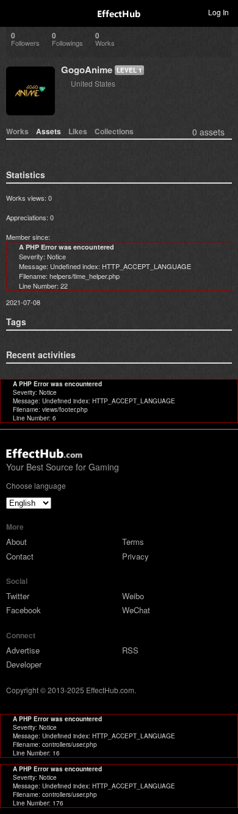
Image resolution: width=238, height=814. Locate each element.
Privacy (135, 556)
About (16, 541)
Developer (23, 664)
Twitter (17, 596)
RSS (130, 650)
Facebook (23, 610)
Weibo (133, 596)
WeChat (136, 610)
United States (93, 83)
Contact (20, 556)
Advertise (23, 650)
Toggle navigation (14, 11)
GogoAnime (86, 69)
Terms (133, 541)
